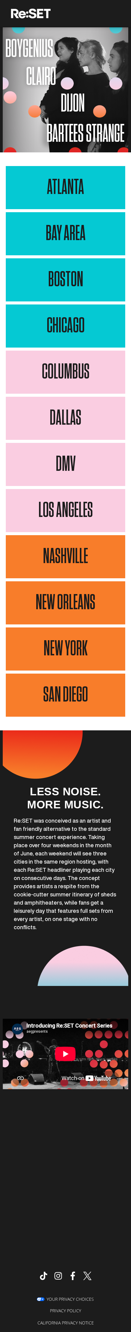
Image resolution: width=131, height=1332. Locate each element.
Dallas (65, 418)
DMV (66, 464)
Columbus (66, 372)
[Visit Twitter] (87, 1276)
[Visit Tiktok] (43, 1276)
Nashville (65, 556)
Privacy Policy (65, 1310)
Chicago (66, 326)
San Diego (65, 695)
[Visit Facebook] (73, 1276)
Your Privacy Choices (70, 1299)
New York (65, 649)
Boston (65, 280)
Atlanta (65, 187)
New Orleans (65, 602)
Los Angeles (65, 510)
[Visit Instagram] (58, 1276)
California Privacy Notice (65, 1323)
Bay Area (66, 233)
